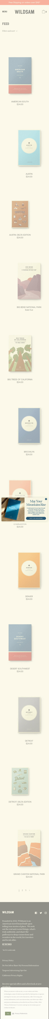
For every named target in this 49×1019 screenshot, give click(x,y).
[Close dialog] (46, 499)
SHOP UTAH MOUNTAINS (36, 518)
